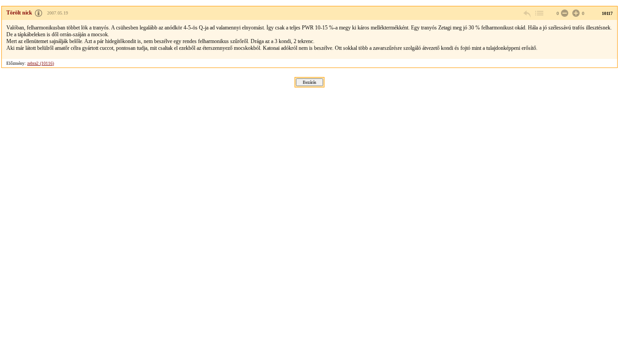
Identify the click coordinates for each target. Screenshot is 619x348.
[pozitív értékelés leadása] (575, 13)
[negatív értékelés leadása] (563, 13)
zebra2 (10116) (40, 63)
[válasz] (527, 13)
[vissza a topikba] (538, 13)
